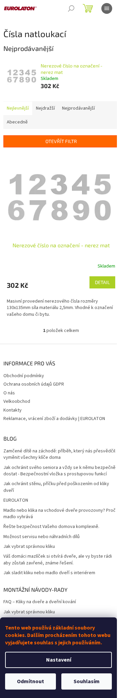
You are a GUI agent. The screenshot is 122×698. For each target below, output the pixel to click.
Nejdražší (45, 108)
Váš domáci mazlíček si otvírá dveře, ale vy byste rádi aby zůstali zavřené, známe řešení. (57, 559)
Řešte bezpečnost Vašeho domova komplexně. (51, 527)
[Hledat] (71, 8)
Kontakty (12, 410)
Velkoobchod (16, 401)
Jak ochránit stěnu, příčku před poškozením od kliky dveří (56, 487)
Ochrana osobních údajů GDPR (33, 384)
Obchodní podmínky (23, 375)
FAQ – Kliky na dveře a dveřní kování (39, 602)
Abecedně (17, 122)
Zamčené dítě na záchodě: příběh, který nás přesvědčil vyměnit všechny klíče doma (59, 454)
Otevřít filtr (61, 141)
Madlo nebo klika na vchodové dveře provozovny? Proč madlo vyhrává (59, 513)
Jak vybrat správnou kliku (29, 546)
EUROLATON (15, 500)
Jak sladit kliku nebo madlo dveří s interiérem (49, 573)
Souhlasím (87, 681)
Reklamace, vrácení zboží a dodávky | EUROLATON (54, 418)
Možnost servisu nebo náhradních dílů (41, 537)
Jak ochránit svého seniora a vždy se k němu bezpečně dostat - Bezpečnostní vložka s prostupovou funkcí (59, 471)
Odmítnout (30, 681)
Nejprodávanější (78, 108)
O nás (9, 393)
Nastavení (58, 660)
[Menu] (107, 8)
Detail (102, 282)
